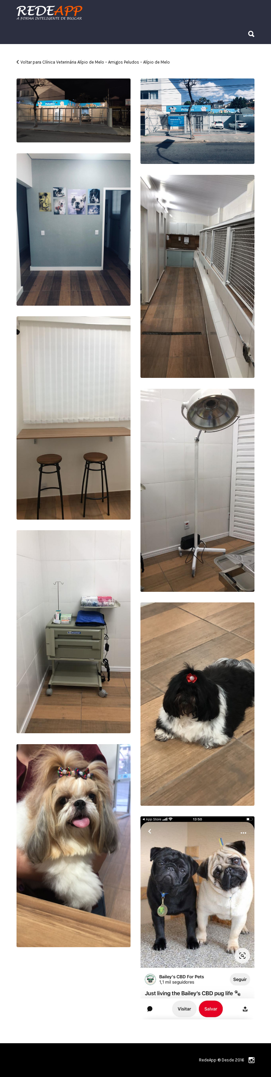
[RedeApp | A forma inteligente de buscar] (120, 12)
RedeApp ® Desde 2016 (221, 1059)
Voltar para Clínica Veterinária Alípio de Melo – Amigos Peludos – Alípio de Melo (95, 62)
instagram (251, 1060)
